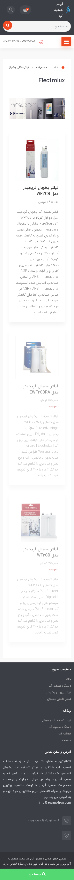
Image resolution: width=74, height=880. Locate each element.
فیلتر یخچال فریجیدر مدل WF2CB (41, 552)
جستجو (35, 874)
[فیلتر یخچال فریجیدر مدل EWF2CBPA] (37, 357)
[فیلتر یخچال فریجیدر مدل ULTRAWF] (37, 158)
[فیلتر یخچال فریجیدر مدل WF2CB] (37, 520)
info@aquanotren (51, 802)
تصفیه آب (64, 733)
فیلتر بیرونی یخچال (58, 692)
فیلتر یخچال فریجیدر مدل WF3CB (41, 191)
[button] (25, 9)
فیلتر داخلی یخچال (59, 698)
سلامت (66, 740)
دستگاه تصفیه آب (60, 685)
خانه (68, 679)
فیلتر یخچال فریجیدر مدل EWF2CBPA (41, 389)
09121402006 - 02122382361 (19, 41)
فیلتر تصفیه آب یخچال (56, 720)
